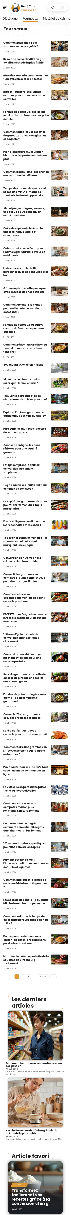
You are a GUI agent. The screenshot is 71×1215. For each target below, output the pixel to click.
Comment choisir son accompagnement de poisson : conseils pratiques (24, 597)
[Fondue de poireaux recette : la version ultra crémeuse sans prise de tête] (59, 115)
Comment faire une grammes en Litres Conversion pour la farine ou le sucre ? (25, 750)
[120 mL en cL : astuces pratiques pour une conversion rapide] (59, 847)
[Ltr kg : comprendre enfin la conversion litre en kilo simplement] (59, 468)
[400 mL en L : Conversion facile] (59, 368)
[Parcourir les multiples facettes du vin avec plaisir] (59, 432)
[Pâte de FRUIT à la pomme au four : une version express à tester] (59, 79)
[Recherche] (53, 7)
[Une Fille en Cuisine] (24, 7)
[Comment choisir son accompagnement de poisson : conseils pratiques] (59, 597)
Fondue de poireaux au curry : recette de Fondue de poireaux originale (23, 328)
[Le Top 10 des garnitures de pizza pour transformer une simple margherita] (59, 505)
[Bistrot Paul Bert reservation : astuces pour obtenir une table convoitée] (59, 95)
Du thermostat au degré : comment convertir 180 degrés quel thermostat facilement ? (23, 827)
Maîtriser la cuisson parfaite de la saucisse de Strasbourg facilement (26, 960)
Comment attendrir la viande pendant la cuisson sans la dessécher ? (22, 308)
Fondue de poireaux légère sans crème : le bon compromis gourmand (24, 698)
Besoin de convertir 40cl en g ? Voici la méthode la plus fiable (23, 60)
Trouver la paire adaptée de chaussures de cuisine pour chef (25, 397)
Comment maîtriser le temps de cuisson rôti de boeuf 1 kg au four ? (25, 883)
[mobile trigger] (6, 7)
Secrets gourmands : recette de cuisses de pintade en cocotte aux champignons (24, 677)
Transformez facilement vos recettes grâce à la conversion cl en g (31, 1197)
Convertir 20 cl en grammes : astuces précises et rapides (22, 716)
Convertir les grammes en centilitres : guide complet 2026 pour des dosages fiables (24, 578)
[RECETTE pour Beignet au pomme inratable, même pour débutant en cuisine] (59, 617)
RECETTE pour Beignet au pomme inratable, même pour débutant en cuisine (25, 617)
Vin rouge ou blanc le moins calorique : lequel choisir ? (21, 381)
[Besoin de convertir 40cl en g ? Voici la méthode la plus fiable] (59, 62)
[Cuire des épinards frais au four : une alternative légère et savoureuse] (59, 231)
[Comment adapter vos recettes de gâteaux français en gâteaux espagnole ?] (59, 135)
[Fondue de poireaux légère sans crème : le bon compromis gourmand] (59, 698)
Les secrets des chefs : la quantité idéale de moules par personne (26, 901)
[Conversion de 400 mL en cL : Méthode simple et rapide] (59, 561)
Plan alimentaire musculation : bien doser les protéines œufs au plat (25, 155)
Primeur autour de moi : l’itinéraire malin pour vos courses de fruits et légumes (26, 863)
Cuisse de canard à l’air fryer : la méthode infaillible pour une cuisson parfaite (24, 657)
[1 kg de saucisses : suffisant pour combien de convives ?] (59, 488)
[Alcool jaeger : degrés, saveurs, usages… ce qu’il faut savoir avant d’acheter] (59, 212)
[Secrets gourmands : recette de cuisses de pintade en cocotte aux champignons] (59, 677)
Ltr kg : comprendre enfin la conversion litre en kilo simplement (21, 468)
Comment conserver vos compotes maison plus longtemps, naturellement (21, 807)
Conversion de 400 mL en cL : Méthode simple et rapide (22, 559)
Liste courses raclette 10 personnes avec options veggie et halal (25, 271)
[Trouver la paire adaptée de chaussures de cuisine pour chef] (59, 399)
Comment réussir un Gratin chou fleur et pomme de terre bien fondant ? (25, 348)
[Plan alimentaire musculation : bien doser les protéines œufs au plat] (59, 155)
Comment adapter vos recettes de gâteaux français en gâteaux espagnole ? (25, 135)
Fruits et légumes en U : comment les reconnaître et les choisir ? (25, 523)
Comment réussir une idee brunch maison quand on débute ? (26, 173)
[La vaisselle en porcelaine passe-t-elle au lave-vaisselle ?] (59, 790)
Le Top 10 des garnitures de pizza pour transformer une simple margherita (25, 505)
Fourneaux (19, 1184)
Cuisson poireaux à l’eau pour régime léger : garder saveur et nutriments (24, 252)
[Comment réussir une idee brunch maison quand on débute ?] (59, 175)
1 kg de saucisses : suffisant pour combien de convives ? (25, 486)
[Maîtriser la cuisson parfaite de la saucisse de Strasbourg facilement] (59, 959)
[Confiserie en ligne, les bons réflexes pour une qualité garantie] (59, 448)
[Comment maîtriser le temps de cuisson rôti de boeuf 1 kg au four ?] (59, 883)
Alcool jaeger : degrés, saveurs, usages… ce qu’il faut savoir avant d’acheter (24, 212)
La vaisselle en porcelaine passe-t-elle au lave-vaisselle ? (25, 788)
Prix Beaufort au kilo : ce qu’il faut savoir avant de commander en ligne (25, 770)
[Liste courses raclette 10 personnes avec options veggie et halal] (59, 271)
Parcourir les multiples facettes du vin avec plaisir (24, 430)
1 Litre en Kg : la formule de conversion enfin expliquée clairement (21, 638)
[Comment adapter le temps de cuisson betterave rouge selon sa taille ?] (59, 920)
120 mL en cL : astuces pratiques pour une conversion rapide (24, 845)
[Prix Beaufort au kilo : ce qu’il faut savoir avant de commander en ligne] (59, 770)
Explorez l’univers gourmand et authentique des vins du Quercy (24, 414)
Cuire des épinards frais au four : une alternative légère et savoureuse (25, 231)
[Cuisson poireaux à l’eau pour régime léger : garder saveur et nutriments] (59, 251)
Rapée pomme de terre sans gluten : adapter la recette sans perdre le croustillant (24, 939)
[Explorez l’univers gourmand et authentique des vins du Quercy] (59, 415)
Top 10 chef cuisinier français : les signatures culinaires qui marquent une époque (25, 541)
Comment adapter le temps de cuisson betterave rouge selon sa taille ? (25, 920)
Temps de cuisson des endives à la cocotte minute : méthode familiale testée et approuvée (24, 192)
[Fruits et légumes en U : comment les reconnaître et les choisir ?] (59, 525)
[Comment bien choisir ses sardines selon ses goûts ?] (59, 46)
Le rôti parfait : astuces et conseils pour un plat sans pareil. (25, 732)
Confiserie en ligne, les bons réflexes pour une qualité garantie (21, 448)
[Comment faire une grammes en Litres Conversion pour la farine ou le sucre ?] (59, 750)
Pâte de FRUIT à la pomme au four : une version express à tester (25, 77)
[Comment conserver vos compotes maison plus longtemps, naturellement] (59, 807)
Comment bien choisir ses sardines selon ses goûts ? (20, 44)
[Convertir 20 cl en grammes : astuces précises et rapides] (59, 717)
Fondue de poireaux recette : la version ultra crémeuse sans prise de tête (26, 115)
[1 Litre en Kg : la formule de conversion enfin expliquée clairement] (59, 637)
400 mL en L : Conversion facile (23, 364)
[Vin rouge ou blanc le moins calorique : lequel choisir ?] (59, 383)
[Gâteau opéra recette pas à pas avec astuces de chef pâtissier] (59, 291)
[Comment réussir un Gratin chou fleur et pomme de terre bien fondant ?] (59, 348)
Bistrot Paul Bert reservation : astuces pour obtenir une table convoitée (24, 95)
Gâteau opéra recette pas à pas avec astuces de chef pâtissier (24, 290)
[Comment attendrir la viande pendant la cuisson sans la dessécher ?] (59, 308)
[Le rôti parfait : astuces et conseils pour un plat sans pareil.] (59, 734)
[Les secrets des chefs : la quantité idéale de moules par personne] (59, 903)
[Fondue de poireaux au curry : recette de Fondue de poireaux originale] (59, 328)
